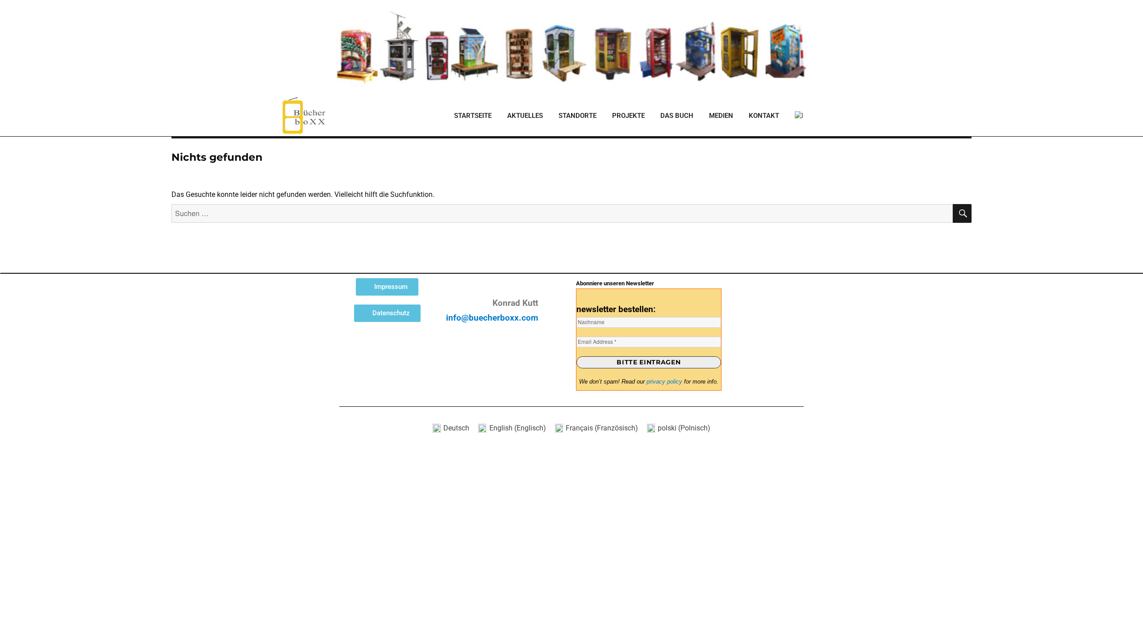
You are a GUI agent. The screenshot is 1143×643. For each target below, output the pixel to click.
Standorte (578, 116)
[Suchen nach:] (562, 213)
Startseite (473, 116)
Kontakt (764, 116)
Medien (721, 116)
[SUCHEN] (962, 213)
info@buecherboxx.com (492, 318)
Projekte (628, 116)
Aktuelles (525, 116)
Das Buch (676, 116)
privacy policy (664, 381)
